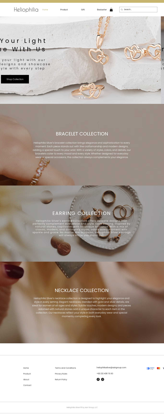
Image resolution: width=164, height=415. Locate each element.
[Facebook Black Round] (98, 379)
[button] (111, 9)
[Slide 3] (84, 97)
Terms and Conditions (65, 368)
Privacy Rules (61, 373)
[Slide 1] (79, 97)
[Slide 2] (82, 98)
